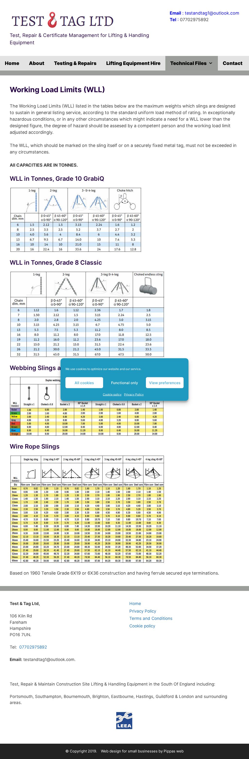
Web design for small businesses (129, 751)
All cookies (84, 382)
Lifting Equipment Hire (133, 63)
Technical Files (188, 63)
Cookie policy (112, 394)
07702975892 (194, 19)
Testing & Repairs (75, 63)
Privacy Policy (134, 394)
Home (12, 63)
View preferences (164, 382)
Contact (232, 63)
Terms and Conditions (150, 618)
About (36, 63)
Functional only (124, 382)
